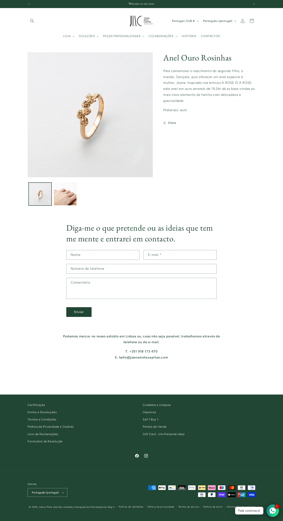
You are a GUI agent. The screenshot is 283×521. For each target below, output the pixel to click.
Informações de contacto (241, 507)
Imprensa (149, 412)
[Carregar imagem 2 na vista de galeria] (65, 194)
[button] (32, 20)
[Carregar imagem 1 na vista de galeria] (40, 194)
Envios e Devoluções (42, 412)
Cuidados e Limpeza (157, 405)
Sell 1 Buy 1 (150, 419)
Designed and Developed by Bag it (95, 507)
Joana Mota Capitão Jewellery (56, 507)
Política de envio (213, 507)
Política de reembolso (131, 507)
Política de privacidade (161, 507)
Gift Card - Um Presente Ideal (163, 434)
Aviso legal (249, 511)
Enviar (79, 312)
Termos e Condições (42, 419)
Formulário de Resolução (45, 441)
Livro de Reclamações (43, 434)
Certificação (36, 405)
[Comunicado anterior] (29, 4)
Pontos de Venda (155, 427)
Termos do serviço (188, 507)
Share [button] (172, 123)
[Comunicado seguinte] (254, 4)
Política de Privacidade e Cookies (51, 427)
